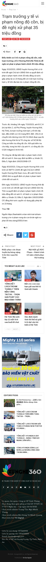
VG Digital (19, 518)
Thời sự (28, 280)
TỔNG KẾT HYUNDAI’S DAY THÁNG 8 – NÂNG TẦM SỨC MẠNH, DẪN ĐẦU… (28, 438)
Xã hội (7, 313)
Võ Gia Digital (27, 558)
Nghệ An (8, 280)
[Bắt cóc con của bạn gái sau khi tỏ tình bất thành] (33, 275)
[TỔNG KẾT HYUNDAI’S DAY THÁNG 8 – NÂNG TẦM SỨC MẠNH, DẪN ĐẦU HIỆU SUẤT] (9, 439)
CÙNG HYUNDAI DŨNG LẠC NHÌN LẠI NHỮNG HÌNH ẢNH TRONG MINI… (28, 450)
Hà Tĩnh (16, 39)
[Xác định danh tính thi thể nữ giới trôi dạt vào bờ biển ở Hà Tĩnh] (33, 308)
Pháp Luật (7, 39)
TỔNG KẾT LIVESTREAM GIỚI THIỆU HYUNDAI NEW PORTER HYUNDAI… (29, 426)
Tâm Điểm (28, 313)
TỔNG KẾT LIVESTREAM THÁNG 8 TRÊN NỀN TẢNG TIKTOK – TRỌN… (27, 414)
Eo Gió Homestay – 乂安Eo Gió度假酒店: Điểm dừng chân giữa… (28, 402)
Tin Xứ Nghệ (25, 39)
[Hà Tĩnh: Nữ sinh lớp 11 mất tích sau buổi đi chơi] (13, 308)
